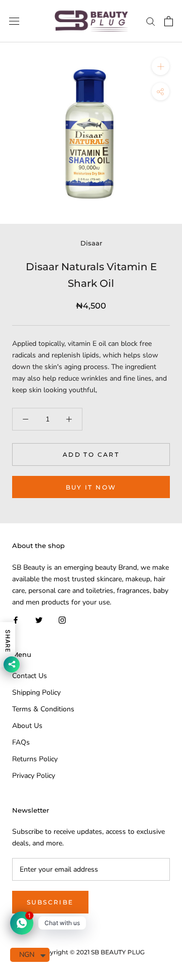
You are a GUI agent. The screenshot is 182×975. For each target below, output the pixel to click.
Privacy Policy (33, 775)
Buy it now (91, 487)
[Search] (150, 21)
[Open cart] (168, 21)
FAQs (21, 742)
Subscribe (50, 902)
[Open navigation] (14, 21)
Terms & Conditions (43, 709)
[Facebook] (15, 619)
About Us (27, 725)
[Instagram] (62, 619)
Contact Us (29, 676)
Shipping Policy (36, 692)
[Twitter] (38, 619)
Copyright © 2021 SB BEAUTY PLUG (91, 952)
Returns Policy (35, 759)
